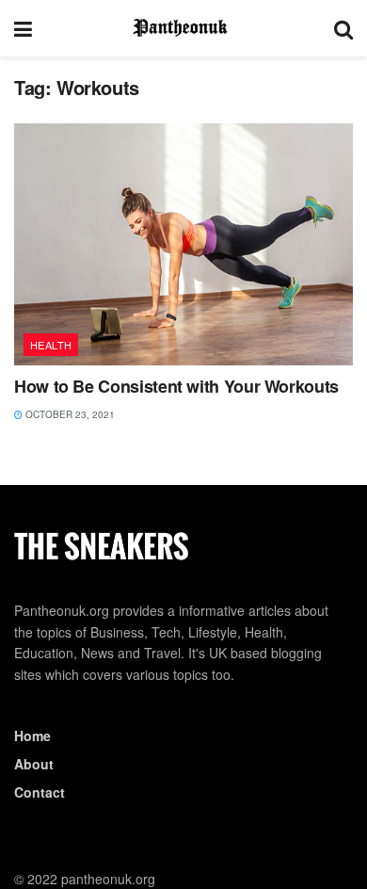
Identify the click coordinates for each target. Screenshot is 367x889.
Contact (39, 792)
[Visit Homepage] (183, 28)
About (34, 763)
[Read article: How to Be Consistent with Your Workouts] (183, 244)
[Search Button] (343, 28)
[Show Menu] (23, 28)
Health (51, 344)
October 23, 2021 (69, 414)
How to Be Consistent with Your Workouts (176, 386)
